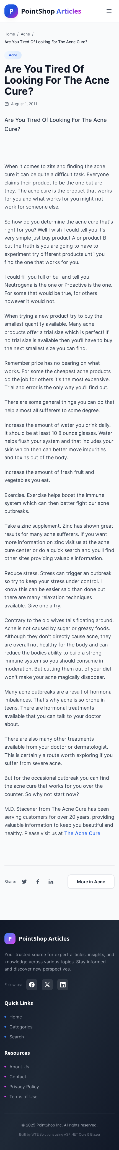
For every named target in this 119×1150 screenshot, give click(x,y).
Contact (17, 1076)
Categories (20, 1027)
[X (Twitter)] (47, 984)
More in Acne (91, 881)
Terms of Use (23, 1096)
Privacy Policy (24, 1086)
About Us (19, 1066)
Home (15, 1017)
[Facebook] (31, 984)
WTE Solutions (43, 1134)
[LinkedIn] (62, 984)
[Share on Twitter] (24, 882)
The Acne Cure (82, 833)
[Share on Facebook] (38, 882)
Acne (13, 55)
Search (16, 1036)
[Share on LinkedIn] (51, 882)
